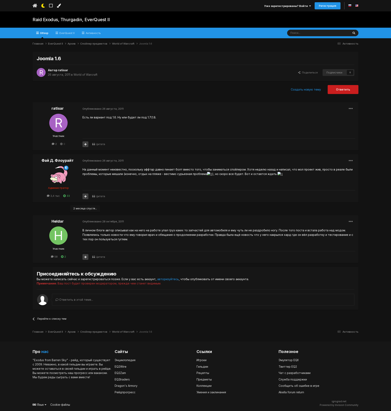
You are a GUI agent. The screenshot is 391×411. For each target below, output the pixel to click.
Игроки (201, 360)
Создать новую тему (306, 89)
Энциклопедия (125, 360)
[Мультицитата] (85, 144)
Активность (93, 33)
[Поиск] (353, 33)
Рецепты (203, 373)
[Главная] (35, 5)
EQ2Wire (120, 366)
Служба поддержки (293, 379)
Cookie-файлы (60, 404)
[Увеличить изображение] (209, 174)
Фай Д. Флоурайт (58, 160)
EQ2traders (122, 379)
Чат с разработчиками (295, 373)
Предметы (204, 379)
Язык (40, 404)
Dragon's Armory (126, 385)
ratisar (63, 70)
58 (56, 256)
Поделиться (309, 72)
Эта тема (338, 32)
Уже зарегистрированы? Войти (286, 6)
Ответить (343, 89)
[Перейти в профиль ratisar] (41, 72)
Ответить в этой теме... (75, 299)
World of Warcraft (85, 74)
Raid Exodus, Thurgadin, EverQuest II (71, 19)
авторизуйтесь (168, 279)
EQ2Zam (120, 373)
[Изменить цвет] (59, 6)
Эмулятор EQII (289, 360)
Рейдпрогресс (125, 392)
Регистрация (327, 5)
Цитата (100, 144)
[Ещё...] (350, 108)
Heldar (58, 221)
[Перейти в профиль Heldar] (58, 235)
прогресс (81, 373)
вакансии (100, 373)
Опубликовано (103, 108)
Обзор (43, 33)
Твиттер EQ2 (288, 366)
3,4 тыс (54, 195)
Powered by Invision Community (339, 405)
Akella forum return (291, 392)
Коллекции (204, 385)
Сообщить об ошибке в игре (299, 385)
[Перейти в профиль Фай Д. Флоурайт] (58, 175)
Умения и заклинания (211, 392)
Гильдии (202, 366)
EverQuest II (67, 33)
